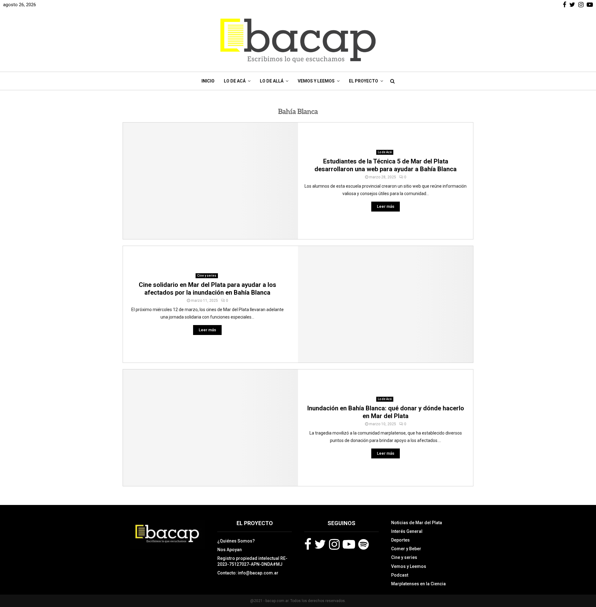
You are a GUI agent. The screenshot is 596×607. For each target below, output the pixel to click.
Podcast (399, 575)
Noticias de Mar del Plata (416, 522)
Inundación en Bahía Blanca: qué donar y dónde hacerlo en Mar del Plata (385, 412)
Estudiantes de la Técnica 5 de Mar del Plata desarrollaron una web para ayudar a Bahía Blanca (385, 165)
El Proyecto (363, 80)
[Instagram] (334, 544)
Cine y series (206, 275)
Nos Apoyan (229, 549)
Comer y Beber (406, 548)
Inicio (207, 80)
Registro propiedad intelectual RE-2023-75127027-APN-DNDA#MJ (252, 561)
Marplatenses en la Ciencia (418, 583)
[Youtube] (349, 544)
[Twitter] (320, 544)
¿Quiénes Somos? (236, 540)
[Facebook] (307, 544)
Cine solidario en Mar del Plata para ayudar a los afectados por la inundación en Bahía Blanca (207, 288)
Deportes (400, 540)
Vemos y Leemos (316, 80)
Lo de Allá (271, 80)
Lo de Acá (235, 80)
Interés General (406, 531)
